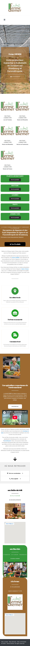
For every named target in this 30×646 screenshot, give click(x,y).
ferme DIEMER (15, 257)
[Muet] (22, 423)
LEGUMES (15, 195)
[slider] (24, 423)
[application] (15, 417)
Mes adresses (12, 641)
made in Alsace (25, 269)
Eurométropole (7, 440)
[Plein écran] (27, 423)
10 (6, 423)
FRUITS (15, 204)
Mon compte (4, 641)
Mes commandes (21, 641)
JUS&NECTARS (15, 214)
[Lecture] (5, 423)
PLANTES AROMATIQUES (15, 176)
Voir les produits (15, 179)
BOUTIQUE (15, 185)
